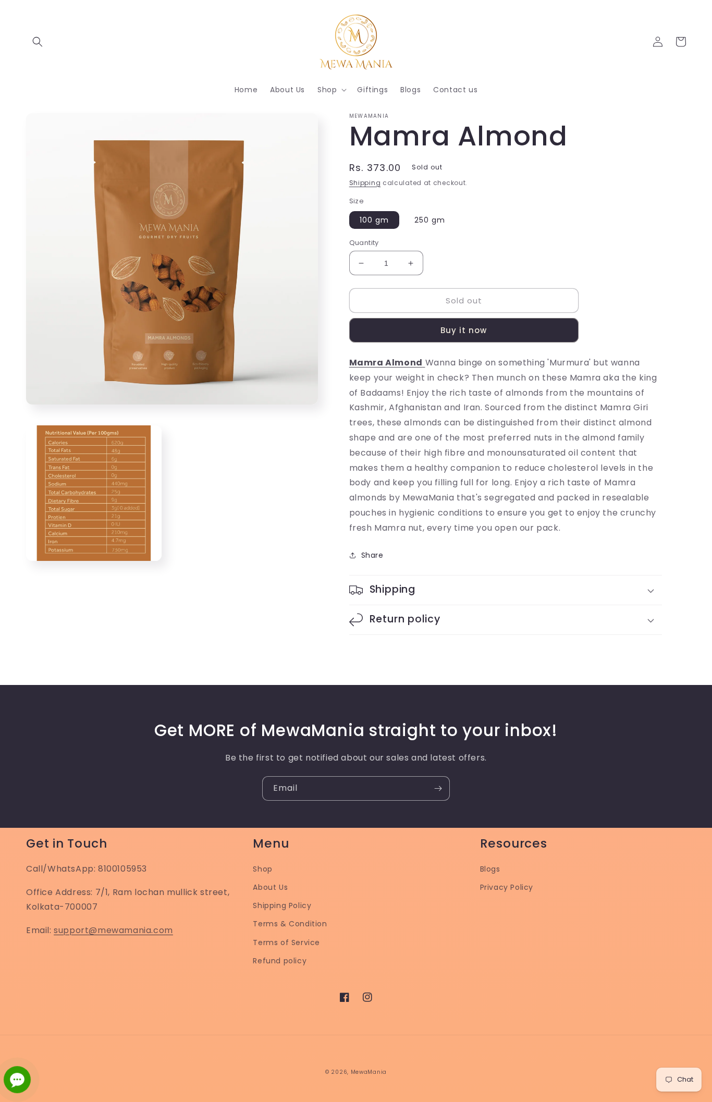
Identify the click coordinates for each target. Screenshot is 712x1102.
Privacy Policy (506, 887)
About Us (270, 887)
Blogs (490, 869)
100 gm (374, 220)
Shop (262, 869)
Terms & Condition (290, 924)
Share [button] (372, 555)
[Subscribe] (437, 788)
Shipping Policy (282, 905)
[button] (37, 41)
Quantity (364, 243)
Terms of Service (286, 942)
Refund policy (279, 961)
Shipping (365, 182)
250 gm (429, 220)
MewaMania (369, 1072)
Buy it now (463, 330)
